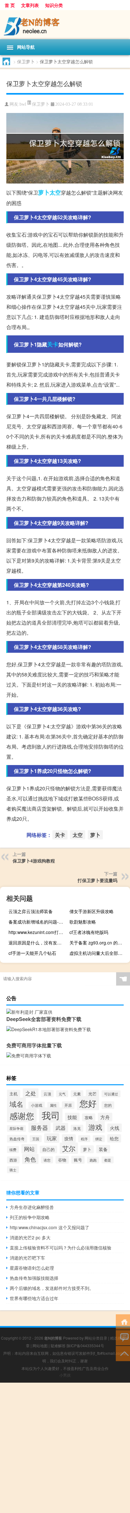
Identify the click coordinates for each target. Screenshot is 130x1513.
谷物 (62, 1160)
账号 (78, 1160)
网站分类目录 (96, 1338)
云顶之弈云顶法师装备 (31, 911)
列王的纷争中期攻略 (30, 1217)
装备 (103, 1149)
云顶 (47, 1093)
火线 (114, 1127)
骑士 (12, 1169)
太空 (55, 192)
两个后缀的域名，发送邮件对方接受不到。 (52, 1288)
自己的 (48, 1149)
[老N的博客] (65, 24)
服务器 (39, 1127)
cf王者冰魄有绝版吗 (88, 932)
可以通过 (111, 1093)
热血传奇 (17, 1139)
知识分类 (54, 5)
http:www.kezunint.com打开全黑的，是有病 (38, 932)
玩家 (52, 1138)
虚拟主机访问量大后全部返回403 (98, 953)
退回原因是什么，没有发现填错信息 (38, 942)
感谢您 (21, 1115)
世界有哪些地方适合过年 (34, 1298)
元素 (77, 1093)
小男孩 (65, 1375)
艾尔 (68, 1148)
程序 (84, 1138)
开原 (68, 1105)
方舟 (105, 1117)
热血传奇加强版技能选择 (34, 1278)
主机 (13, 1094)
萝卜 (44, 192)
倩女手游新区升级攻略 (91, 911)
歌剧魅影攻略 (82, 921)
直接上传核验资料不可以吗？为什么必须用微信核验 (60, 1247)
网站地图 (40, 1345)
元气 (62, 1093)
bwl (23, 104)
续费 (12, 1149)
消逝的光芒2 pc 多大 (30, 1237)
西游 (13, 1159)
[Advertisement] (65, 1448)
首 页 (10, 5)
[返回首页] (123, 1321)
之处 (30, 1093)
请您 (47, 1159)
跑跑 (93, 1160)
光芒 (92, 1094)
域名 (16, 1104)
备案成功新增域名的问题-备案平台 (38, 921)
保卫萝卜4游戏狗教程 (34, 860)
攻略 (89, 1117)
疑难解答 (58, 1345)
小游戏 (36, 1105)
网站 (29, 1149)
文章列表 (30, 5)
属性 (53, 1105)
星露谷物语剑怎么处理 (32, 1268)
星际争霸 (16, 1128)
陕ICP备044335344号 (85, 1345)
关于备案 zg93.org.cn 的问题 (98, 942)
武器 (61, 1127)
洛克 (77, 1128)
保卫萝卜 (26, 61)
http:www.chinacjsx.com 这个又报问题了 (49, 1227)
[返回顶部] (123, 1353)
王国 (35, 1138)
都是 (107, 1159)
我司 (51, 1115)
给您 (114, 1138)
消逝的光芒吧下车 (27, 1258)
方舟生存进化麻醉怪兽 (32, 1207)
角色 (30, 1159)
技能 (72, 1117)
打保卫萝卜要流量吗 (97, 880)
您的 (108, 1105)
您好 (88, 1103)
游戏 (95, 1127)
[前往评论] (123, 1337)
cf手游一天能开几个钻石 (32, 953)
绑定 (98, 1138)
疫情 (68, 1138)
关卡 (52, 344)
